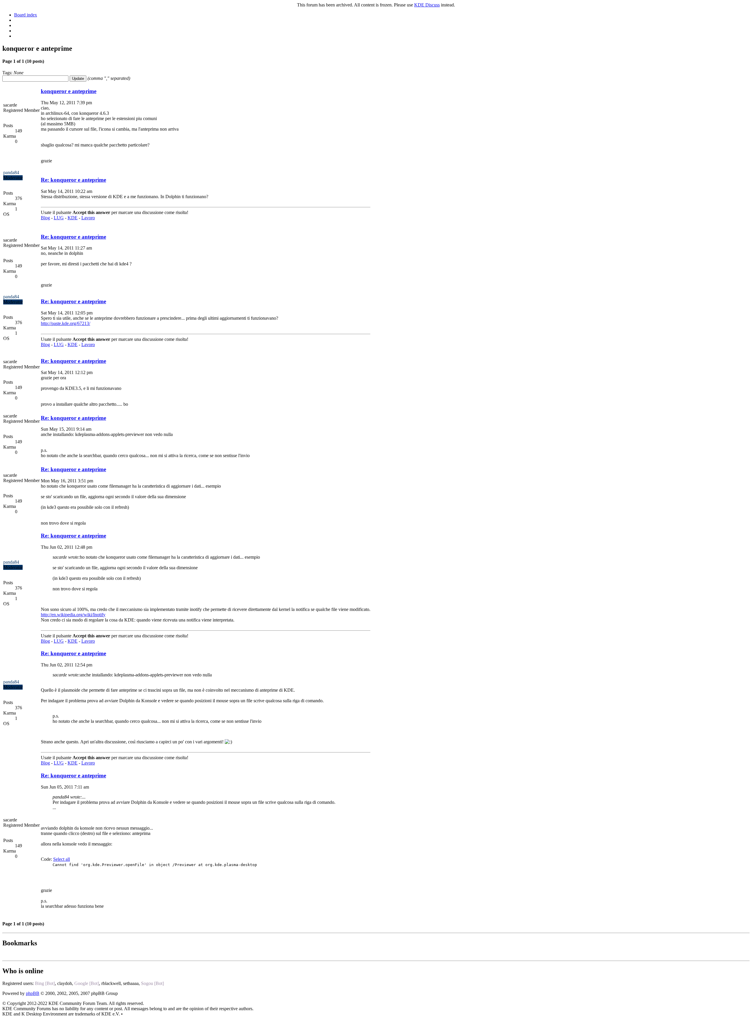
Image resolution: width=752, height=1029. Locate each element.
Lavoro (88, 217)
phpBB (32, 993)
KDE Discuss (427, 4)
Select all (61, 859)
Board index (25, 14)
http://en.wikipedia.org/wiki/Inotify (73, 614)
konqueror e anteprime (68, 91)
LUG (59, 217)
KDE (73, 217)
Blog (45, 217)
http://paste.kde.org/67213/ (65, 323)
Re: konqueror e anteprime (73, 180)
